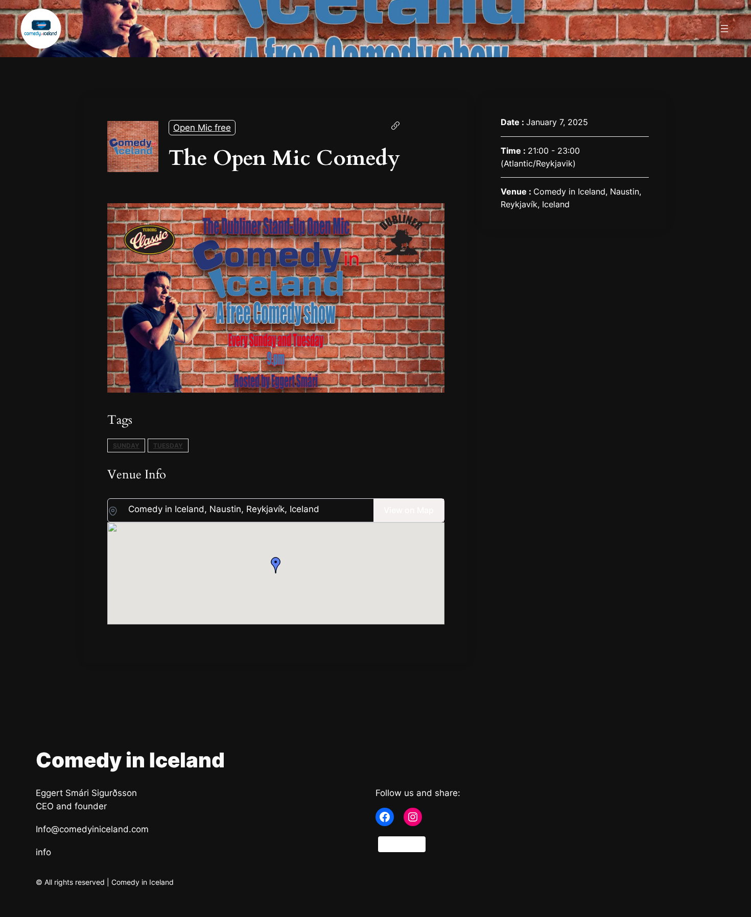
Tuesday (168, 445)
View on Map (409, 510)
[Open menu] (724, 28)
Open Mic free (202, 128)
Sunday (126, 445)
